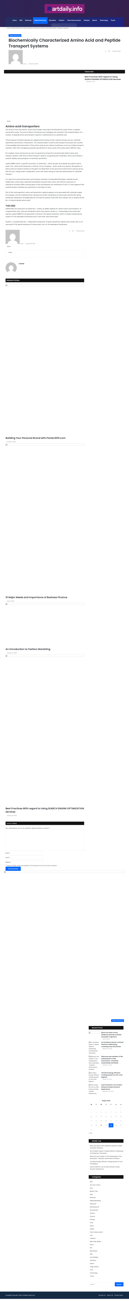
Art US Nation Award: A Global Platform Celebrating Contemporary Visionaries (112, 1044)
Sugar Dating (94, 1266)
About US (110, 1295)
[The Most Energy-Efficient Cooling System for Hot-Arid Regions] (94, 1077)
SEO (91, 1254)
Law (91, 1235)
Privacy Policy (118, 1295)
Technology (104, 20)
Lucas (24, 63)
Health (92, 1229)
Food (91, 1222)
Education (52, 20)
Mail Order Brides (95, 1241)
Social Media (94, 1257)
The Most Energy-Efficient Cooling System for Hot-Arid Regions (111, 1075)
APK (20, 20)
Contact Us (102, 1295)
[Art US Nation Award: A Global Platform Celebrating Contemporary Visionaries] (94, 1047)
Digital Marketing (40, 20)
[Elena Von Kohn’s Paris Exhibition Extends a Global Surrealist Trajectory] (94, 1035)
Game (92, 1226)
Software (93, 1260)
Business (28, 20)
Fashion (61, 20)
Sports (94, 20)
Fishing (92, 1219)
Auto (91, 1188)
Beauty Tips (94, 1191)
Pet (91, 1248)
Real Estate (93, 1251)
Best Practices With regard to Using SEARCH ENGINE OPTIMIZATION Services (103, 78)
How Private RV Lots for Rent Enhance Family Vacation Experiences (111, 1087)
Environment (94, 1210)
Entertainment (94, 1207)
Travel (113, 20)
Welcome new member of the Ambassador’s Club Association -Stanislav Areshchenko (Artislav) (112, 1059)
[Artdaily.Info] (64, 8)
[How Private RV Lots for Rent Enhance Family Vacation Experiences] (94, 1089)
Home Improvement (74, 20)
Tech (91, 1270)
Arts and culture (95, 1185)
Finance (92, 1216)
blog (91, 1194)
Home (15, 20)
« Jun (90, 1133)
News (92, 1244)
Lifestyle (86, 20)
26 (101, 1125)
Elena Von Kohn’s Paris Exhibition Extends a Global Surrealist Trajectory (111, 1035)
